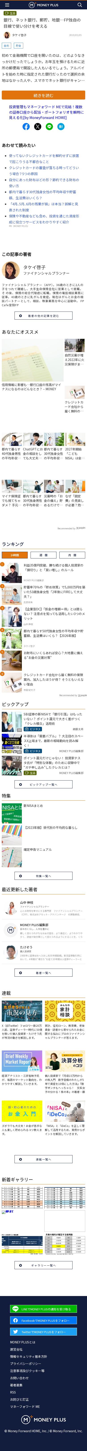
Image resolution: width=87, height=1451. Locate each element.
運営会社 (16, 1349)
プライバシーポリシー (25, 1363)
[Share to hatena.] (60, 126)
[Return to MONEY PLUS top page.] (43, 4)
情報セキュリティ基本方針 (28, 1356)
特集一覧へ (44, 876)
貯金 (18, 45)
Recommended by (66, 528)
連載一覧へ (44, 1159)
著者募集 (16, 1385)
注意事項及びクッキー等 (27, 1370)
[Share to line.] (49, 126)
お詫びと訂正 (19, 1399)
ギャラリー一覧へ (43, 1265)
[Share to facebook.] (26, 126)
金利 (6, 45)
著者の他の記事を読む (43, 316)
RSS (13, 1392)
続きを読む (43, 95)
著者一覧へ (44, 973)
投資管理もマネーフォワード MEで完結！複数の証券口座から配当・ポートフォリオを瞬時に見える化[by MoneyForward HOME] (46, 112)
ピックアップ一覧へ (44, 784)
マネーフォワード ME (25, 1406)
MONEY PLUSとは (22, 1342)
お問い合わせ (19, 1378)
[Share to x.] (37, 126)
